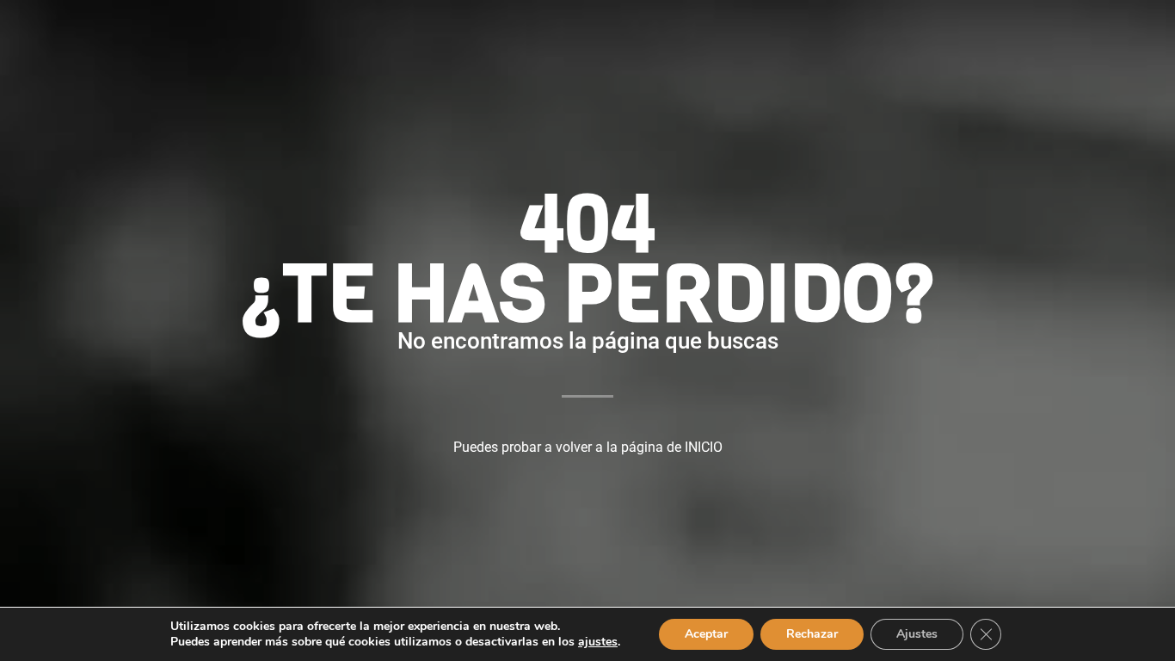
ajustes (598, 642)
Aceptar (706, 634)
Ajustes (917, 634)
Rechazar (812, 634)
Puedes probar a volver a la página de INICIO (588, 447)
